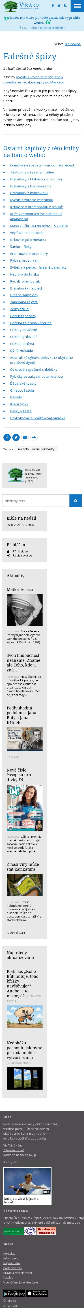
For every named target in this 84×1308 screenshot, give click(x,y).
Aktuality (15, 575)
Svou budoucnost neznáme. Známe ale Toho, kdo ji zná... (23, 663)
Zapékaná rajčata (24, 302)
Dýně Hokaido (21, 350)
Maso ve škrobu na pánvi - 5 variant (39, 225)
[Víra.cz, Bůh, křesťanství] (21, 6)
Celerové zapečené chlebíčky (33, 369)
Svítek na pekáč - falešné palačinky (38, 267)
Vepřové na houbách (26, 232)
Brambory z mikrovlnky (29, 193)
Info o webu (11, 1258)
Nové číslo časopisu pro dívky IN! (19, 774)
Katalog (8, 1277)
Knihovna (73, 44)
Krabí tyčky (19, 404)
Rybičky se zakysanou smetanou (36, 376)
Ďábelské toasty (23, 383)
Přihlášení (17, 544)
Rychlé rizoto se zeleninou (31, 199)
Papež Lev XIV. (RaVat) (47, 1218)
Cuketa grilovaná (23, 336)
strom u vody (31, 477)
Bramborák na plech (26, 288)
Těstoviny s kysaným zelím (32, 172)
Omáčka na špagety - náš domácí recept (42, 165)
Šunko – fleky (21, 246)
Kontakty (9, 1254)
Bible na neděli (21, 518)
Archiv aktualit (16, 933)
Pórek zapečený (23, 316)
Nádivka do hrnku (24, 274)
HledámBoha (21, 1223)
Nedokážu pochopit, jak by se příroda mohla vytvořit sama (24, 1050)
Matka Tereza (20, 589)
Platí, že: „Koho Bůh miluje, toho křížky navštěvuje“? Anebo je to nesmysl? (22, 983)
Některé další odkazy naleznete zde (56, 1223)
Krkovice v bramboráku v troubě (36, 206)
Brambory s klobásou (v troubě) (36, 179)
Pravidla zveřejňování (17, 1273)
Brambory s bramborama (30, 186)
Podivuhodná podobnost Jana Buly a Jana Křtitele (21, 715)
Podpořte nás (12, 1268)
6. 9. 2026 (28, 525)
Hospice (24, 1218)
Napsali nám (11, 1263)
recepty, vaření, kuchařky (36, 449)
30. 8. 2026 (13, 525)
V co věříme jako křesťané (20, 1282)
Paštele (16, 397)
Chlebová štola (22, 390)
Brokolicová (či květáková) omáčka (37, 418)
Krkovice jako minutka (28, 239)
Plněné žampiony (24, 295)
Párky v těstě (21, 411)
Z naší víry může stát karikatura (23, 867)
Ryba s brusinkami (25, 260)
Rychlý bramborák (25, 281)
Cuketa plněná (22, 343)
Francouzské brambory (29, 253)
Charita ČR (10, 1218)
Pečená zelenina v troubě (31, 323)
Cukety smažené (23, 329)
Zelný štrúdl (19, 309)
